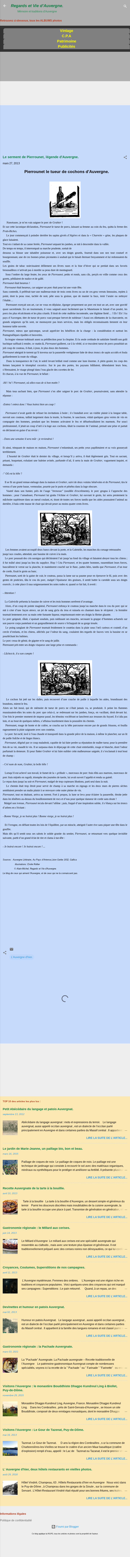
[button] (125, 158)
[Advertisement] (65, 79)
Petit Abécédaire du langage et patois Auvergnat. (38, 1109)
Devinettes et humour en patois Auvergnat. (34, 1307)
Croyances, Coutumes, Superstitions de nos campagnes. (44, 1267)
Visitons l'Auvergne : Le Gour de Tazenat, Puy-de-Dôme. (43, 1429)
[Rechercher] (125, 7)
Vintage (66, 31)
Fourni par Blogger (67, 1526)
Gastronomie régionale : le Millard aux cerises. (36, 1228)
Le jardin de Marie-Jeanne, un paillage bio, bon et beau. (43, 1148)
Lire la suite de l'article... (106, 1138)
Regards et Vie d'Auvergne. (37, 5)
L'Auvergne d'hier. (21, 957)
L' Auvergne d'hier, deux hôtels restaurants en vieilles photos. (47, 1469)
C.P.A (66, 36)
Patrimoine (66, 41)
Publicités (66, 46)
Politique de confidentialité (16, 1520)
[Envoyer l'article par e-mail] (11, 950)
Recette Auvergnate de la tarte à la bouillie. (34, 1188)
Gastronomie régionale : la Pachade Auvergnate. (38, 1346)
